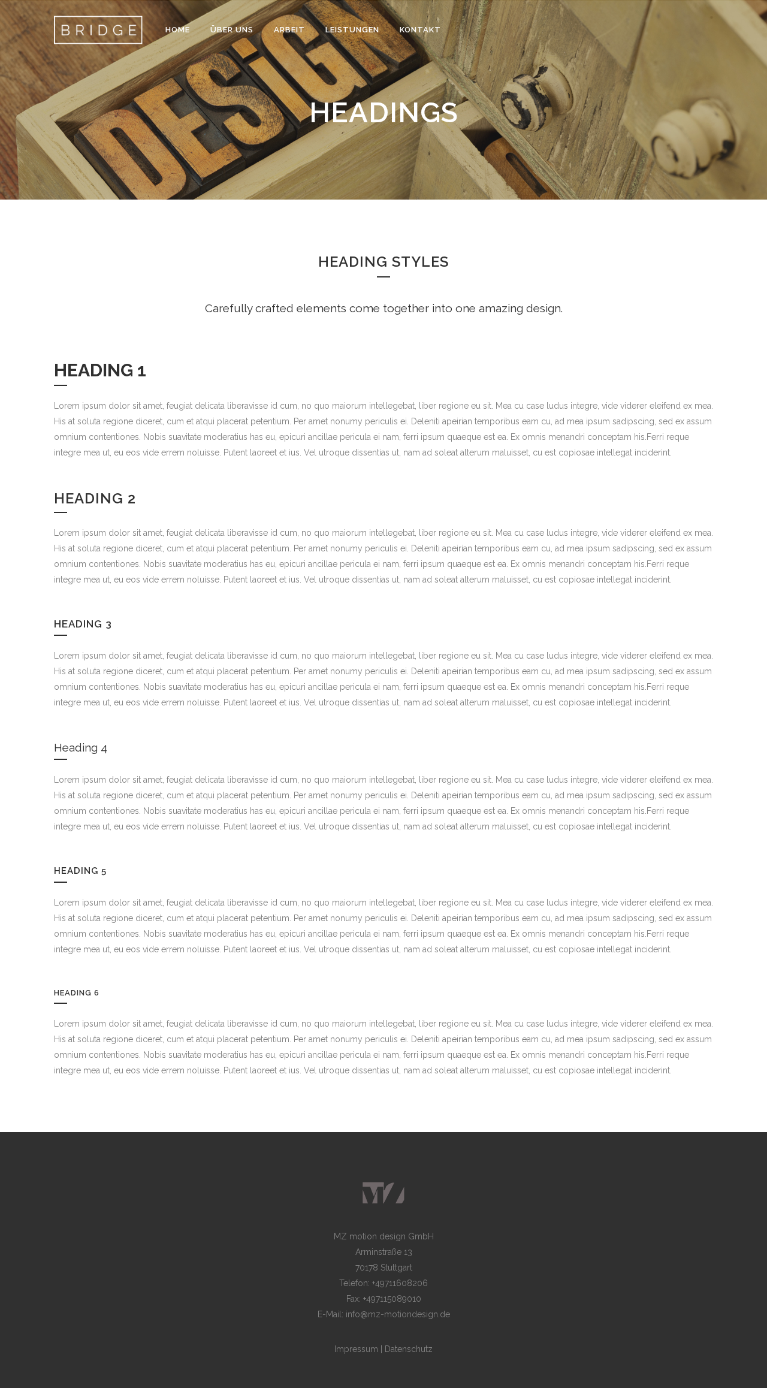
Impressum (357, 1349)
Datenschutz (409, 1349)
